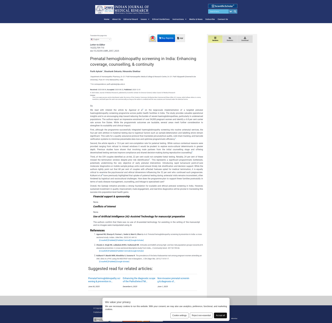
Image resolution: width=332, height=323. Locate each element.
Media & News (196, 19)
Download (244, 40)
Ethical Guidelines (161, 19)
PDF (181, 38)
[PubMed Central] (123, 240)
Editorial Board (131, 19)
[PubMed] (112, 240)
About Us (116, 19)
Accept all (220, 315)
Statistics (230, 40)
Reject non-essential (201, 315)
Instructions (178, 19)
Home (106, 19)
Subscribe (210, 19)
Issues (144, 19)
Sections (215, 40)
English (96, 39)
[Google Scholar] (137, 240)
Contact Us (223, 19)
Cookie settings (179, 315)
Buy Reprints (167, 38)
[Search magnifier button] (235, 11)
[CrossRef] (103, 240)
